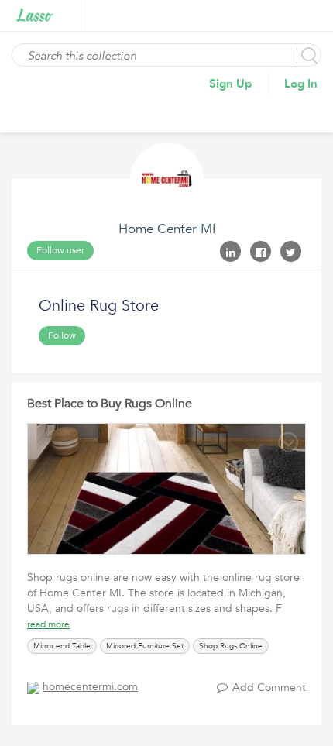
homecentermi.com (90, 686)
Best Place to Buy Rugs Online (109, 403)
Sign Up (230, 83)
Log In (301, 83)
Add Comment (269, 687)
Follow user (60, 250)
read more (48, 624)
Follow (62, 335)
